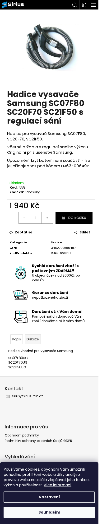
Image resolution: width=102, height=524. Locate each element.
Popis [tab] (16, 339)
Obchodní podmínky (22, 435)
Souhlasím (49, 512)
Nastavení (49, 497)
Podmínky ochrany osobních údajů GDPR (38, 440)
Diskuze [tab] (33, 339)
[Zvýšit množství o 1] (47, 217)
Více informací (57, 485)
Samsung (32, 192)
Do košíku (77, 217)
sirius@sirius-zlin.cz (27, 396)
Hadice (56, 242)
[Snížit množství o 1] (24, 217)
